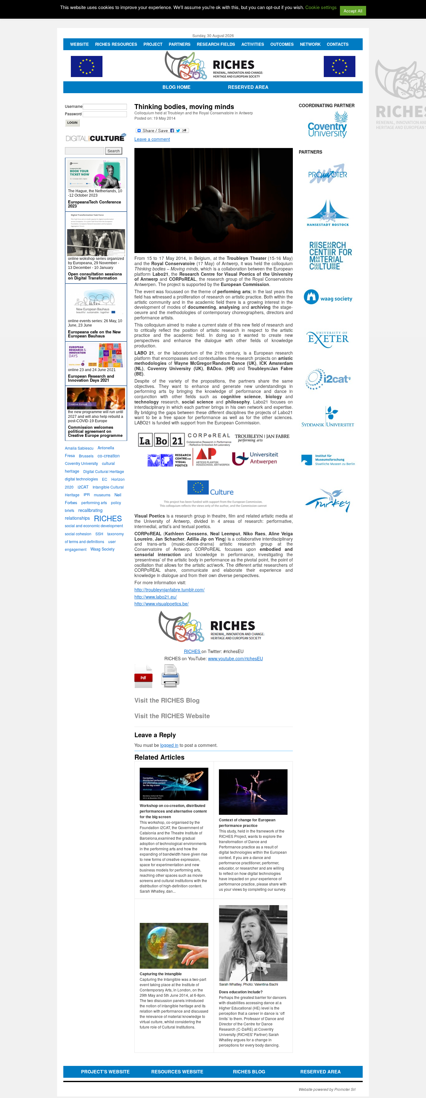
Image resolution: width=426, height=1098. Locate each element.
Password (73, 113)
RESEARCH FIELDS (216, 44)
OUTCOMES (282, 44)
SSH (99, 533)
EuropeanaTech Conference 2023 (94, 204)
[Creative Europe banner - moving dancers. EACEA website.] (96, 406)
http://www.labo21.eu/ (155, 597)
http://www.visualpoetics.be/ (161, 603)
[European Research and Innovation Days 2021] (96, 364)
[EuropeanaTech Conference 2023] (96, 186)
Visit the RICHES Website (172, 715)
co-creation (109, 455)
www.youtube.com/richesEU (235, 658)
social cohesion (78, 533)
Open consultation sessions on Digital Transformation (95, 276)
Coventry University (81, 463)
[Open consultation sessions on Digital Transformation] (96, 253)
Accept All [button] (353, 11)
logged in (169, 745)
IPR (87, 494)
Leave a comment (152, 139)
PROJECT (152, 44)
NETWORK (310, 44)
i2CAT (83, 487)
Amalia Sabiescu (79, 448)
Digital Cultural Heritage (103, 471)
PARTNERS (180, 44)
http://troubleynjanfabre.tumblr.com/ (169, 589)
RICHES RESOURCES (116, 44)
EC (104, 479)
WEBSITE (79, 44)
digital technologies (81, 479)
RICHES (192, 651)
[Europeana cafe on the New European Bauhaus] (96, 315)
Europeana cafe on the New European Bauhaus (94, 334)
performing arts (94, 502)
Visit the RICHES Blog (167, 699)
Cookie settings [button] (321, 7)
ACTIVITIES (252, 44)
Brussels (86, 455)
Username (74, 106)
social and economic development (94, 525)
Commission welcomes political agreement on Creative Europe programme (95, 431)
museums (102, 494)
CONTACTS (338, 44)
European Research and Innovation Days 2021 (91, 378)
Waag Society (102, 549)
